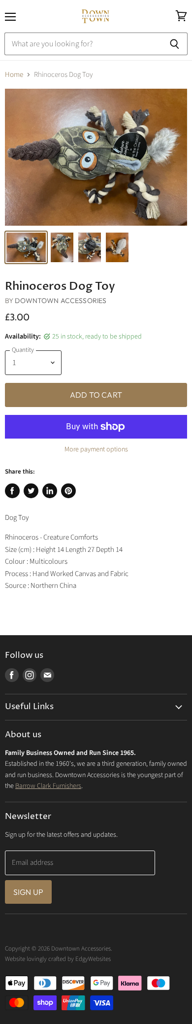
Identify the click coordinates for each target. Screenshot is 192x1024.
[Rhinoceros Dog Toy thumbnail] (26, 247)
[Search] (174, 44)
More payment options (96, 449)
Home (14, 74)
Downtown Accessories (60, 300)
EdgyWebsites (93, 959)
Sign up (28, 892)
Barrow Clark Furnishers (48, 786)
